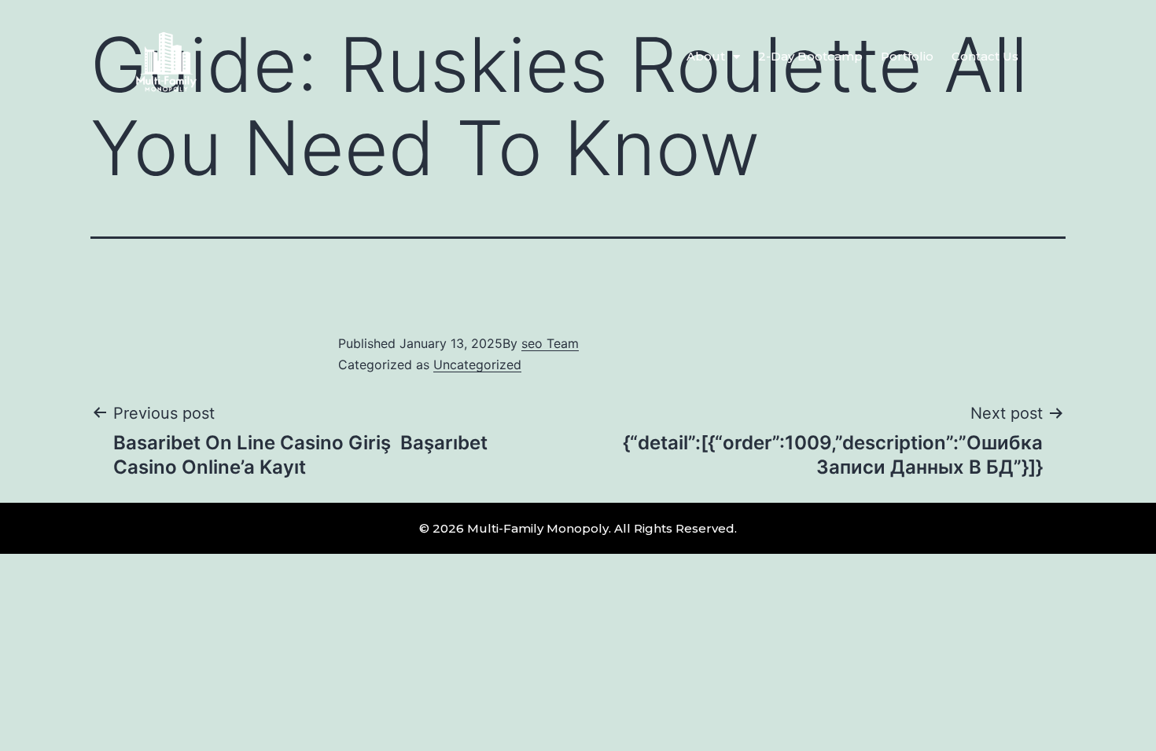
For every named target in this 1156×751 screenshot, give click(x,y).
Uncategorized (477, 364)
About (706, 56)
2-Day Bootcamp (810, 56)
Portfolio (907, 56)
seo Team (550, 343)
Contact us (985, 56)
